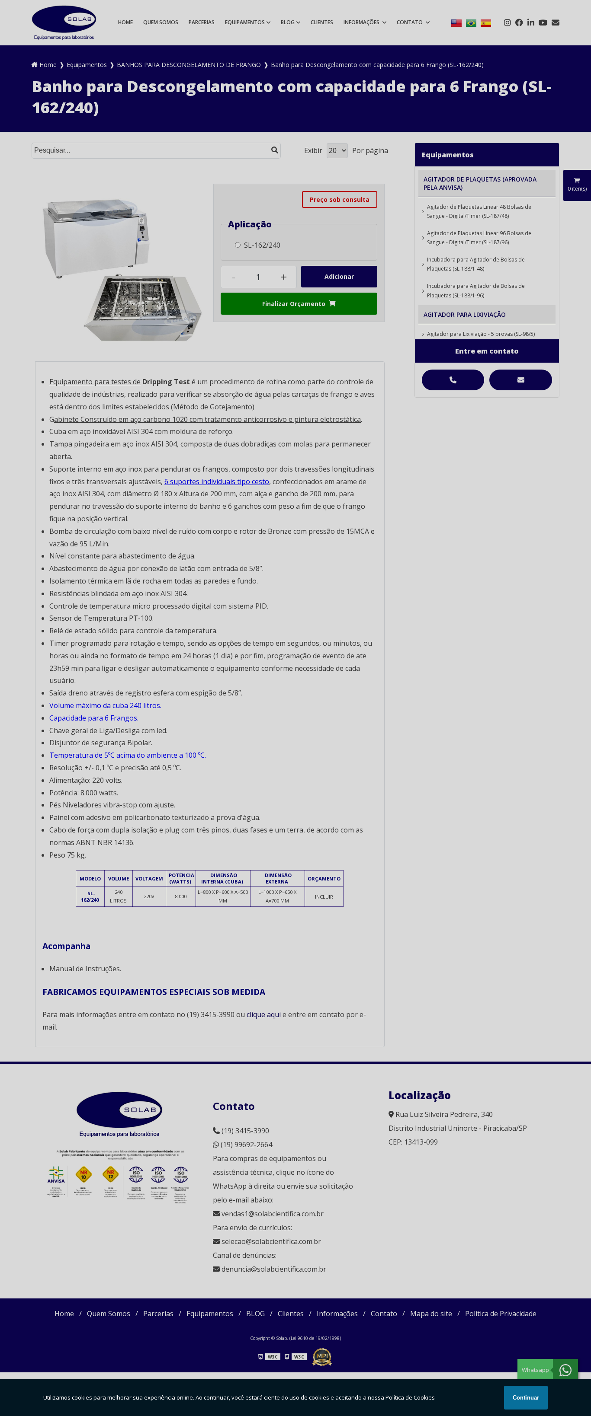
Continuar (526, 1397)
